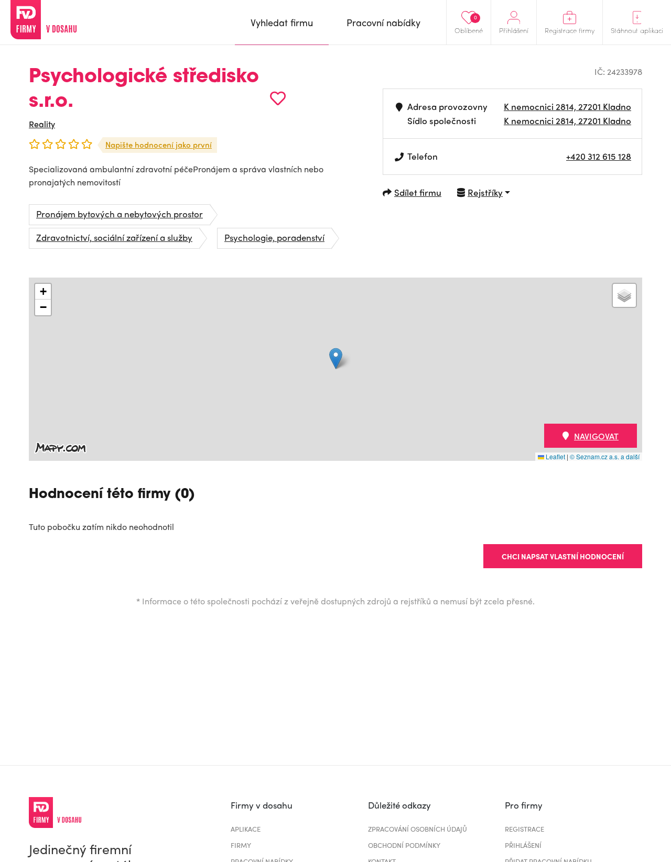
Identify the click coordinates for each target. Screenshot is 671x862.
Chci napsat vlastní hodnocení (563, 556)
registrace (524, 829)
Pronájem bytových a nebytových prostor (119, 213)
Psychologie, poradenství (274, 237)
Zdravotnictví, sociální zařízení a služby (114, 237)
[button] (335, 358)
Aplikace (246, 829)
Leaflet (554, 456)
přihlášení (523, 845)
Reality (42, 124)
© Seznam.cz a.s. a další (605, 456)
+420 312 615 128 (598, 156)
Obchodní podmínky (404, 845)
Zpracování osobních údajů (417, 829)
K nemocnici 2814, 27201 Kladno (567, 106)
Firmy (241, 845)
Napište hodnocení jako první (158, 144)
